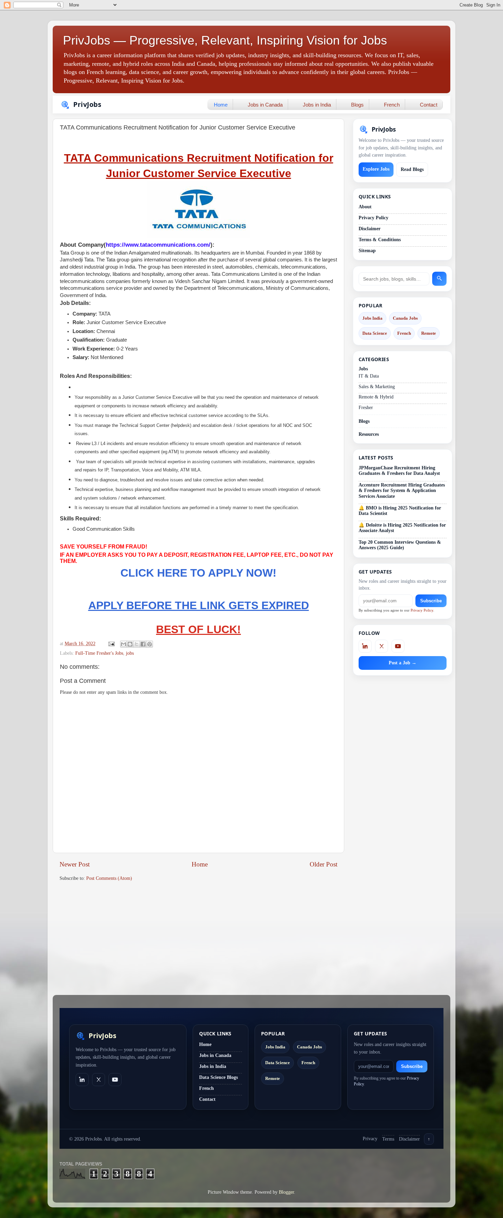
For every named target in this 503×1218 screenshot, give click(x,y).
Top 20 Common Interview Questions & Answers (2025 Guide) (400, 545)
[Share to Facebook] (143, 644)
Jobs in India (317, 105)
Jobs (363, 368)
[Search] (439, 279)
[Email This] (123, 644)
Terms (388, 1139)
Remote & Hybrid (376, 396)
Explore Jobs (376, 169)
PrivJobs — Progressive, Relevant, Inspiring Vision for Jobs (225, 40)
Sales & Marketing (377, 386)
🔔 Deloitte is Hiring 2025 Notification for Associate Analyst (402, 527)
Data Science (374, 333)
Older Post (323, 864)
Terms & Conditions (380, 239)
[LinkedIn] (365, 646)
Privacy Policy (373, 217)
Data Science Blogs (218, 1077)
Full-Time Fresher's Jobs (99, 653)
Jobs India (372, 318)
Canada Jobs (405, 318)
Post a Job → (402, 662)
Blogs (357, 105)
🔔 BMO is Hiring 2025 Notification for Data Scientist (400, 510)
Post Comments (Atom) (109, 878)
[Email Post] (111, 643)
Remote (428, 333)
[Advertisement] (198, 940)
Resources (369, 434)
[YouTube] (397, 646)
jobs (130, 653)
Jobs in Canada (265, 105)
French (392, 105)
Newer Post (75, 864)
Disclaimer (370, 228)
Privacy (370, 1138)
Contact (428, 105)
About (365, 206)
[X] (381, 646)
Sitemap (367, 250)
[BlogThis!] (130, 644)
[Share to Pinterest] (149, 644)
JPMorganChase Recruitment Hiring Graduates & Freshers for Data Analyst (399, 470)
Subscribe (431, 600)
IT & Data (369, 376)
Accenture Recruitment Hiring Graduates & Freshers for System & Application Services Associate (402, 490)
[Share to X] (136, 644)
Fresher (366, 407)
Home (221, 105)
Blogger (286, 1192)
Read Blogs (412, 169)
